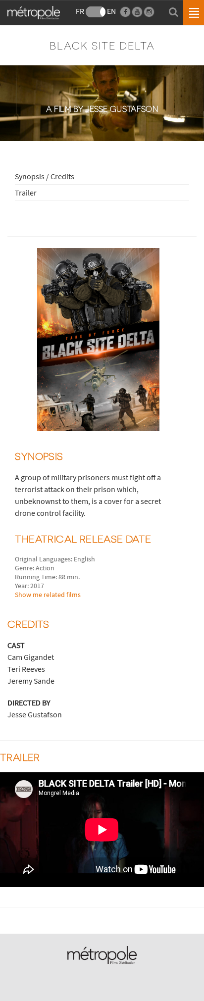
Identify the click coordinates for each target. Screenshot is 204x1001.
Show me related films (48, 594)
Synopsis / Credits (44, 176)
